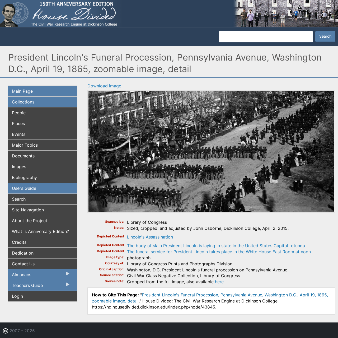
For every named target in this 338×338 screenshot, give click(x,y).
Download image (104, 85)
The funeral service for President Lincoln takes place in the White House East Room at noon (219, 251)
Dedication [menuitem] (23, 253)
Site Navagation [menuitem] (28, 209)
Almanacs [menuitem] (19, 276)
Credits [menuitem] (19, 242)
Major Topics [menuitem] (25, 145)
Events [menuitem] (18, 134)
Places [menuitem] (18, 123)
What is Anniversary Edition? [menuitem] (40, 231)
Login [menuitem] (17, 296)
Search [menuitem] (19, 199)
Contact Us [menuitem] (23, 263)
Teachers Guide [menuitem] (25, 287)
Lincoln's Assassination (150, 237)
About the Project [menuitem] (29, 220)
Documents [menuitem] (23, 155)
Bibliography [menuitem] (24, 177)
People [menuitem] (19, 112)
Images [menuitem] (19, 166)
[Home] (169, 13)
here (219, 281)
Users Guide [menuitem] (24, 188)
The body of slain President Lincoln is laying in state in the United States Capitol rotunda (216, 245)
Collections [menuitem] (23, 102)
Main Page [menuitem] (22, 91)
